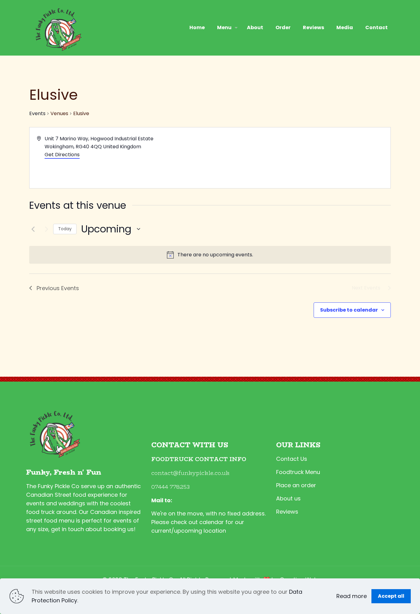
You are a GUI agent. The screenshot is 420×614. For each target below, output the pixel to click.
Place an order (296, 485)
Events (37, 113)
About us (288, 498)
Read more (351, 596)
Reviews (287, 511)
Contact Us (291, 459)
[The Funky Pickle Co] (57, 27)
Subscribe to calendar (349, 309)
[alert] (210, 255)
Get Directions (62, 154)
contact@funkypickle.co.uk (190, 473)
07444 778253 (170, 487)
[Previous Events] (33, 229)
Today (65, 229)
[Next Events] (45, 229)
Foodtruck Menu (298, 472)
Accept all (391, 596)
